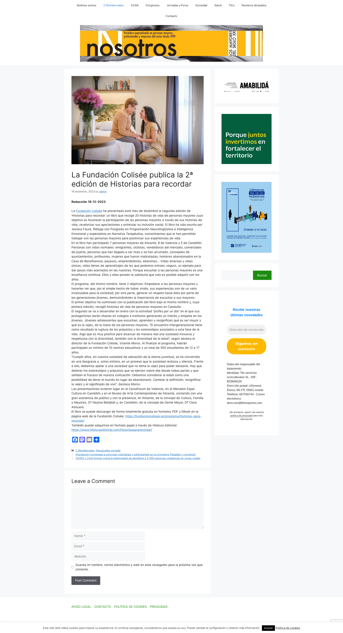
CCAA (134, 5)
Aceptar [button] (268, 628)
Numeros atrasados (254, 5)
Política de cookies (288, 628)
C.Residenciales (113, 5)
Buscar (262, 275)
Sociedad (201, 5)
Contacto (171, 16)
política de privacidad (241, 415)
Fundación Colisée (89, 211)
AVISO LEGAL (81, 606)
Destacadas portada (108, 450)
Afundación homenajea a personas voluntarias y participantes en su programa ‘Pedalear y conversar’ (136, 454)
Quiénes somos (86, 5)
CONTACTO (102, 606)
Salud (218, 5)
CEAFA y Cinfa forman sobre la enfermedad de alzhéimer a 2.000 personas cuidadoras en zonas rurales (138, 458)
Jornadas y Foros (177, 5)
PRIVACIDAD (159, 606)
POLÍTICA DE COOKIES (130, 606)
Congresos (153, 5)
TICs (232, 5)
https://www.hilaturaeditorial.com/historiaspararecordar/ (111, 430)
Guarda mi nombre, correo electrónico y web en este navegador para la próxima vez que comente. (139, 567)
